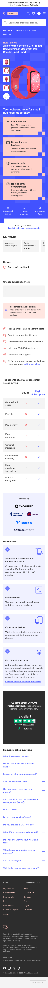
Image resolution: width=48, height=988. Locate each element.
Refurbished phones (11, 910)
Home (19, 30)
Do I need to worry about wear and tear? (20, 841)
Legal (26, 905)
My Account (8, 888)
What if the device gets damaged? (20, 832)
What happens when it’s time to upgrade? (19, 851)
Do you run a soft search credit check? (18, 765)
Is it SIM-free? (10, 809)
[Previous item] (3, 4)
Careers (27, 897)
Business (12, 13)
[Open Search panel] (28, 13)
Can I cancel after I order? (16, 781)
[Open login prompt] (39, 13)
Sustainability (9, 892)
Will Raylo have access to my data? (21, 868)
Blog (5, 901)
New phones (8, 905)
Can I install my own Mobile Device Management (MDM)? (20, 800)
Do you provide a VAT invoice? (18, 824)
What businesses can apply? (17, 756)
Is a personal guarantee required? (20, 774)
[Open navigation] (44, 13)
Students (28, 910)
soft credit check (32, 364)
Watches (7, 34)
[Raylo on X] (14, 968)
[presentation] (24, 82)
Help (26, 888)
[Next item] (45, 4)
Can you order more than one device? (17, 790)
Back (9, 30)
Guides (27, 901)
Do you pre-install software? (17, 817)
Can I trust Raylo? (12, 860)
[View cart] (33, 13)
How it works (8, 897)
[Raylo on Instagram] (9, 968)
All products (30, 30)
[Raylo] (4, 13)
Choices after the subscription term (23, 681)
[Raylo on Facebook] (4, 968)
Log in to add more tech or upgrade (24, 228)
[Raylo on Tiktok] (19, 968)
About (5, 914)
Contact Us (29, 892)
